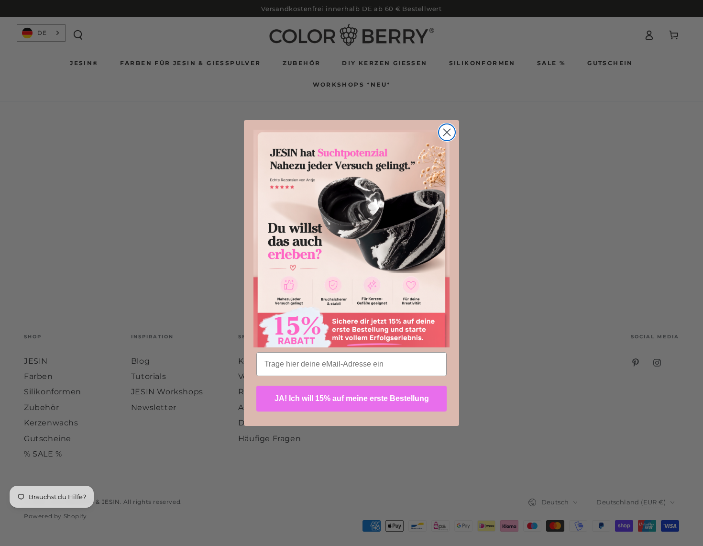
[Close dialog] (447, 132)
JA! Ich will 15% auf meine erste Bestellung (352, 398)
